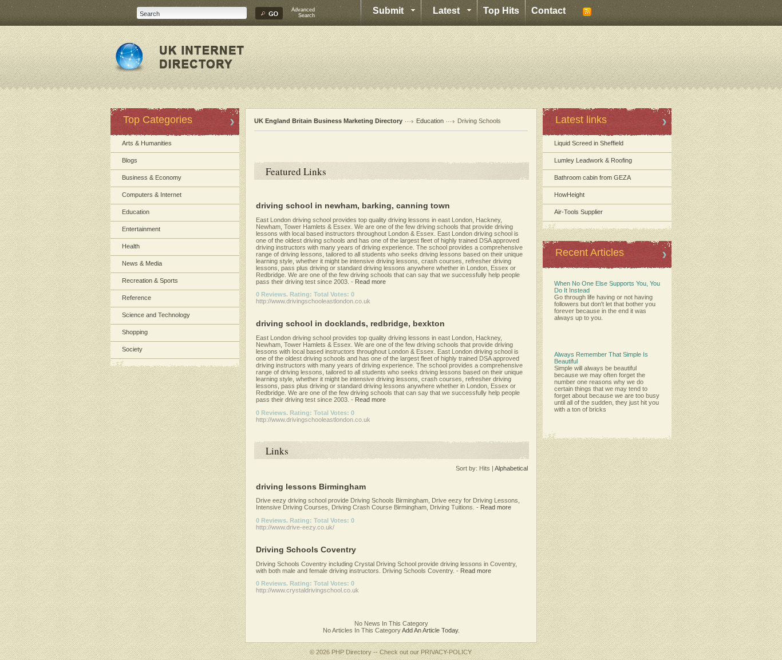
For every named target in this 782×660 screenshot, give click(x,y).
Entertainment (141, 229)
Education (135, 211)
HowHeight (569, 194)
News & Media (142, 263)
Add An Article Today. (431, 630)
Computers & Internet (151, 194)
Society (132, 349)
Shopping (135, 332)
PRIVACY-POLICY (446, 652)
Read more (370, 281)
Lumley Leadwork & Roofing (593, 160)
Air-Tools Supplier (578, 211)
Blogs (129, 160)
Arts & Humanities (147, 143)
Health (131, 246)
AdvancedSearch (303, 12)
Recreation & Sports (150, 280)
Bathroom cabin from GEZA (592, 177)
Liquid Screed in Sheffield (588, 143)
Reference (136, 297)
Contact (548, 10)
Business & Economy (151, 177)
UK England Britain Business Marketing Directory (328, 120)
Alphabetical (511, 468)
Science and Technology (156, 314)
